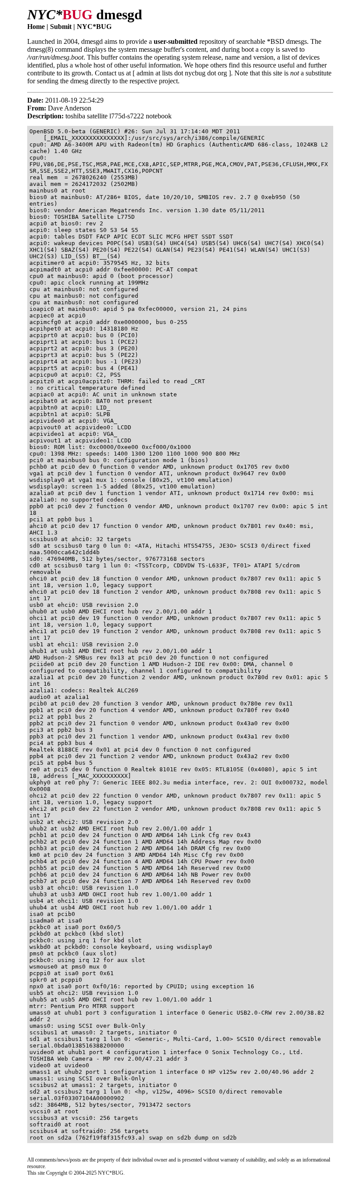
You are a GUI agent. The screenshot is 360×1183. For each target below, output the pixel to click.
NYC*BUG (94, 26)
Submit (61, 26)
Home (36, 26)
